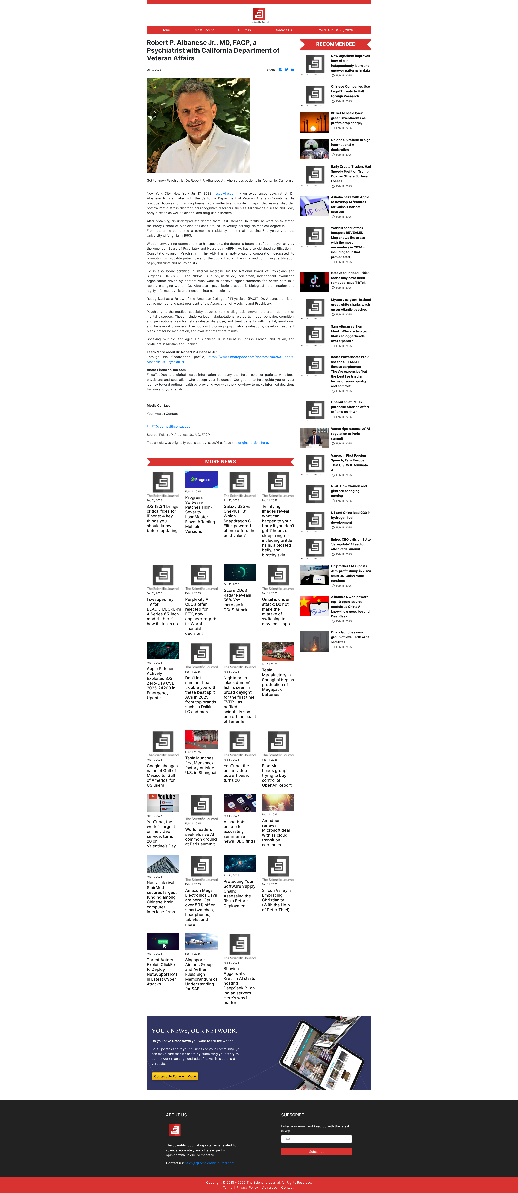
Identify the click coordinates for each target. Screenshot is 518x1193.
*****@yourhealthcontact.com (170, 426)
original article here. (253, 443)
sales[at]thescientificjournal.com (210, 1163)
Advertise (269, 1187)
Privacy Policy (247, 1187)
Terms (227, 1187)
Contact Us (283, 30)
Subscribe (316, 1152)
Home (166, 30)
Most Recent (204, 30)
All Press (244, 30)
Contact (287, 1187)
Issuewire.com (225, 193)
